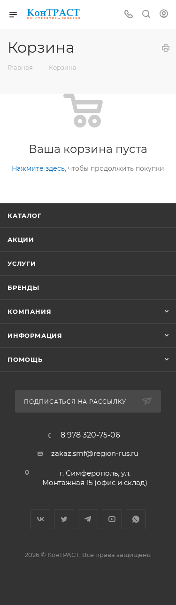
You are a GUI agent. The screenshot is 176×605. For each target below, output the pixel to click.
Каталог (25, 215)
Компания (29, 311)
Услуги (22, 263)
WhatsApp (136, 519)
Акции (21, 239)
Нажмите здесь (38, 168)
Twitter (64, 519)
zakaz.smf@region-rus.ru (94, 453)
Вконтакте (40, 519)
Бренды (23, 287)
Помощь (25, 359)
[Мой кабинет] (164, 14)
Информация (35, 335)
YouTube (112, 519)
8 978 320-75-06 (90, 435)
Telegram (88, 519)
